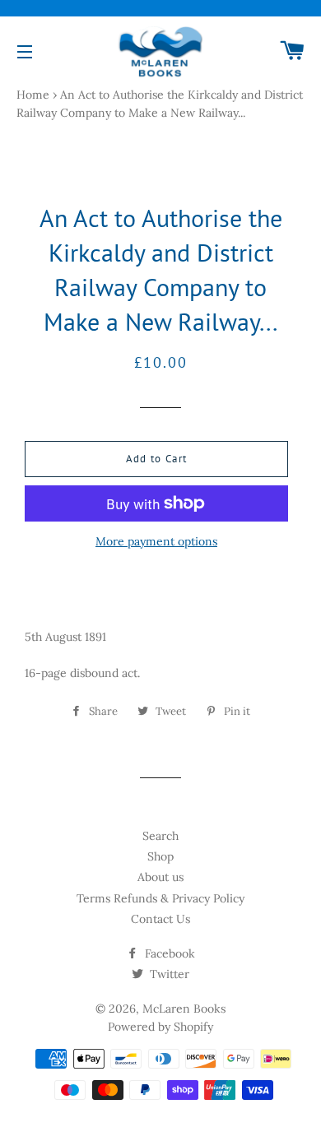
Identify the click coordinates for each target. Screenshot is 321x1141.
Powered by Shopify (160, 1026)
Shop (160, 856)
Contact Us (160, 918)
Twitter (168, 974)
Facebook (168, 953)
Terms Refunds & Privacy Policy (160, 898)
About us (160, 877)
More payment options (156, 541)
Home (32, 94)
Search (160, 835)
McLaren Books (184, 1008)
